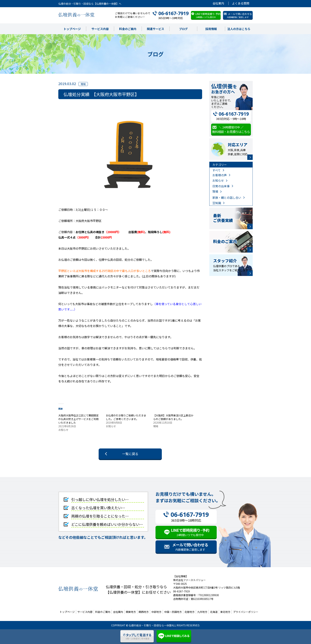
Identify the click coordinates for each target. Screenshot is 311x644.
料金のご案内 (127, 29)
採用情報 (211, 29)
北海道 (214, 612)
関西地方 (144, 612)
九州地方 (202, 612)
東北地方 (225, 612)
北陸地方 (189, 612)
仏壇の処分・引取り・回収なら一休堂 (150, 625)
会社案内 (218, 3)
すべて (216, 170)
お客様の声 (219, 175)
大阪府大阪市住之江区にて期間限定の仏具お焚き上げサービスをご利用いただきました (78, 419)
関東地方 (131, 612)
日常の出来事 (221, 186)
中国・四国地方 (173, 612)
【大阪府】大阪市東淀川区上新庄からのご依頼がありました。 (173, 417)
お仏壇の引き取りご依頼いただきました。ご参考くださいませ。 (126, 417)
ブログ (183, 29)
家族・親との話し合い (226, 197)
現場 (215, 191)
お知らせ (218, 180)
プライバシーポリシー (245, 612)
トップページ (72, 29)
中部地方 (156, 612)
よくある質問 (240, 3)
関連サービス (155, 29)
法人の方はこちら (238, 29)
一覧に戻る (130, 453)
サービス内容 (100, 29)
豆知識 (216, 203)
